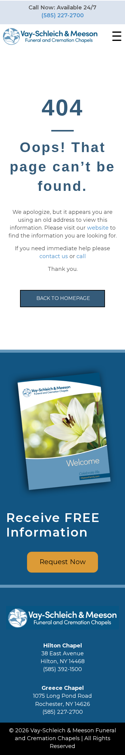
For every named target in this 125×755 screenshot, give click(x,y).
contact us (53, 256)
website (98, 228)
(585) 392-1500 (62, 669)
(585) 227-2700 (62, 15)
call (81, 256)
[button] (115, 36)
